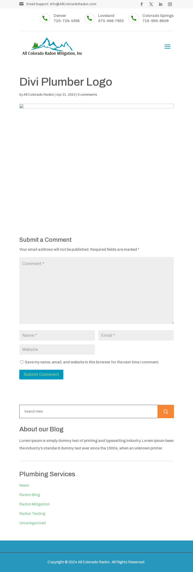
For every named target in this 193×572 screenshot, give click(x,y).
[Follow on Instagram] (170, 4)
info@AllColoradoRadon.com (73, 4)
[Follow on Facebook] (141, 4)
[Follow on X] (151, 4)
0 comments (87, 94)
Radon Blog (29, 495)
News (24, 485)
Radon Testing (32, 514)
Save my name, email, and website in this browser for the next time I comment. (92, 362)
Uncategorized (32, 523)
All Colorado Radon (39, 94)
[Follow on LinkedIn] (160, 4)
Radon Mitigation (34, 504)
